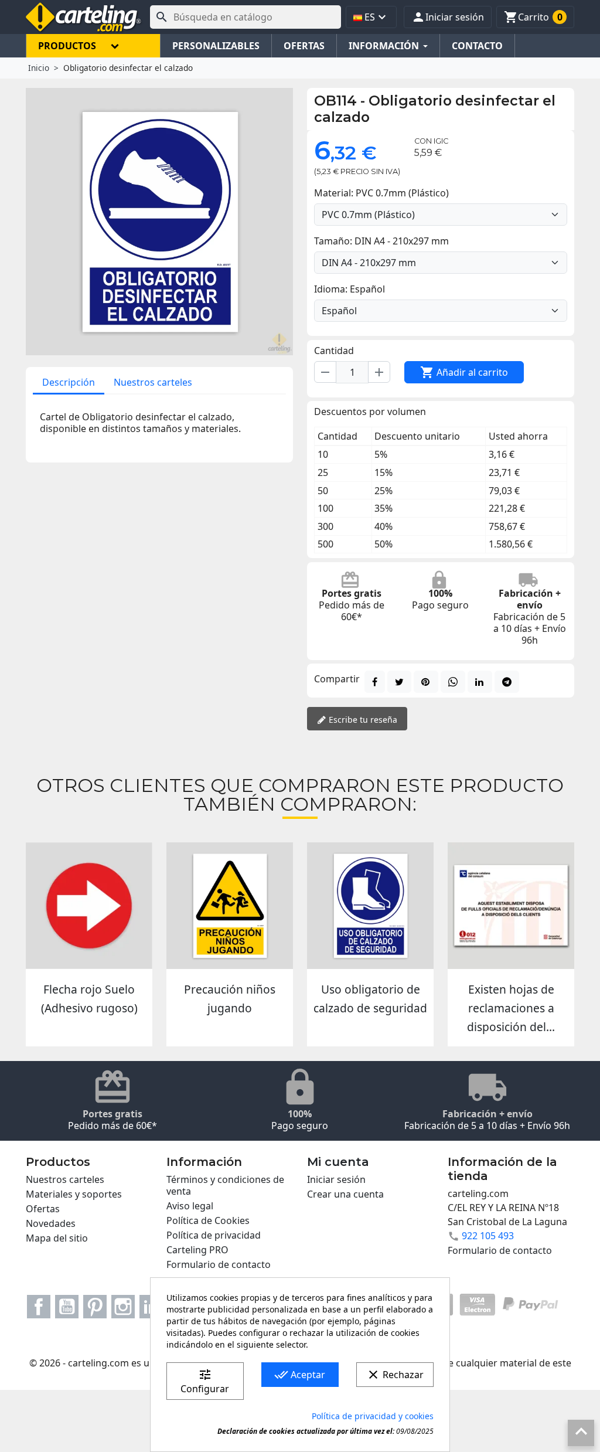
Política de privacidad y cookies (373, 1416)
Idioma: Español (349, 289)
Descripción (68, 382)
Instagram (123, 1306)
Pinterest (95, 1306)
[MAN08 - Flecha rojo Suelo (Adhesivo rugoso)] (89, 905)
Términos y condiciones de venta (225, 1185)
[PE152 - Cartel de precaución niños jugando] (229, 905)
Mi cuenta (338, 1162)
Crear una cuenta (345, 1194)
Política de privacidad (213, 1235)
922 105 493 (488, 1235)
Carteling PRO (197, 1249)
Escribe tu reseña (361, 719)
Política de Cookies (208, 1220)
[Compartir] (374, 682)
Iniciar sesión (336, 1179)
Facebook (38, 1306)
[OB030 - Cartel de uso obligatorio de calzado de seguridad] (370, 905)
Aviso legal (189, 1205)
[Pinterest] (426, 682)
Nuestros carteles (153, 382)
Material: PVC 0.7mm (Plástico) (381, 193)
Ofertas (43, 1208)
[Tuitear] (399, 682)
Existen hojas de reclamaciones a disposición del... (511, 1008)
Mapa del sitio (57, 1238)
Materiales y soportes (74, 1194)
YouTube (67, 1306)
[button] (448, 17)
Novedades (51, 1223)
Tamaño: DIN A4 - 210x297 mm (381, 241)
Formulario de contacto (218, 1264)
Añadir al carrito (464, 372)
